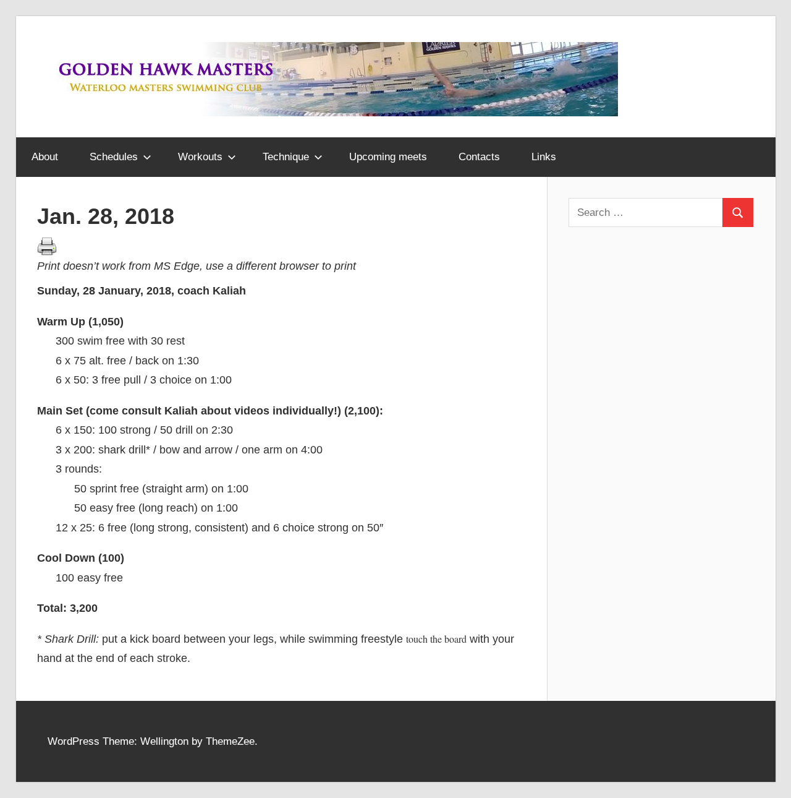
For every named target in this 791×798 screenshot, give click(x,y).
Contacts (479, 157)
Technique (286, 157)
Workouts (200, 157)
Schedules (114, 157)
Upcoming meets (388, 157)
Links (543, 157)
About (45, 157)
